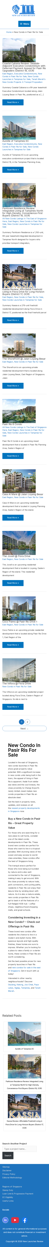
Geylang (11, 984)
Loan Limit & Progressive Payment (17, 1193)
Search (8, 1155)
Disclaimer (7, 1170)
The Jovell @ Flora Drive (16, 556)
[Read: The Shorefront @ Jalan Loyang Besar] (19, 345)
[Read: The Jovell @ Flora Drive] (19, 543)
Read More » (13, 102)
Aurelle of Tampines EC (15, 140)
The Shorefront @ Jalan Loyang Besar (24, 358)
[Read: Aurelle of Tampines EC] (19, 127)
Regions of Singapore (12, 1186)
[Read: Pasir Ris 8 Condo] (19, 411)
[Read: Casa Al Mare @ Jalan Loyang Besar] (19, 481)
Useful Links (8, 1201)
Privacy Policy (8, 1174)
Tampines (25, 988)
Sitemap (6, 1167)
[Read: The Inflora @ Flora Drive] (19, 670)
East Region (7, 73)
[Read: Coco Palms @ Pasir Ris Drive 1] (19, 608)
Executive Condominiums (25, 73)
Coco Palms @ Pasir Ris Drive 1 (19, 621)
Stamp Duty (7, 1190)
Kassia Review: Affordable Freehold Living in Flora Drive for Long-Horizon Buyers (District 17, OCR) (23, 292)
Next (24, 728)
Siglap (17, 988)
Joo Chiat (28, 984)
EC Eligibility (7, 1197)
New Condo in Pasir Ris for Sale (28, 297)
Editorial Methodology (12, 1177)
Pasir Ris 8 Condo (12, 424)
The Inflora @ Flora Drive (16, 683)
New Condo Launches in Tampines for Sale (22, 300)
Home (9, 32)
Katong (20, 984)
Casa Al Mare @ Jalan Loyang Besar (22, 494)
